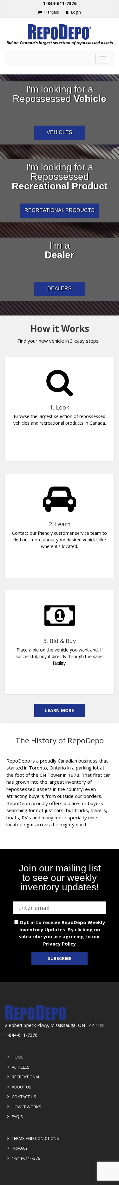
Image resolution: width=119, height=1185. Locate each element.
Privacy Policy (59, 943)
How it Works (26, 1107)
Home (17, 1057)
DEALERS (59, 288)
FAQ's (17, 1116)
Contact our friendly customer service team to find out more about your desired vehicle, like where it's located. (59, 539)
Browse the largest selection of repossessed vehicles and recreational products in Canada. (59, 419)
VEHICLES (59, 132)
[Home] (59, 32)
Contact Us (23, 1097)
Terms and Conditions (35, 1138)
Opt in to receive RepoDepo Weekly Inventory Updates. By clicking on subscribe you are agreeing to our (61, 933)
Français (51, 12)
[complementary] (59, 518)
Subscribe (59, 958)
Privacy (19, 1148)
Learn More (59, 710)
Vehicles (20, 1067)
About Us (21, 1087)
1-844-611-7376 (59, 3)
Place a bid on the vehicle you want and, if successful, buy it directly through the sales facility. (59, 656)
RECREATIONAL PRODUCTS (59, 210)
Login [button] (75, 12)
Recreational (25, 1077)
